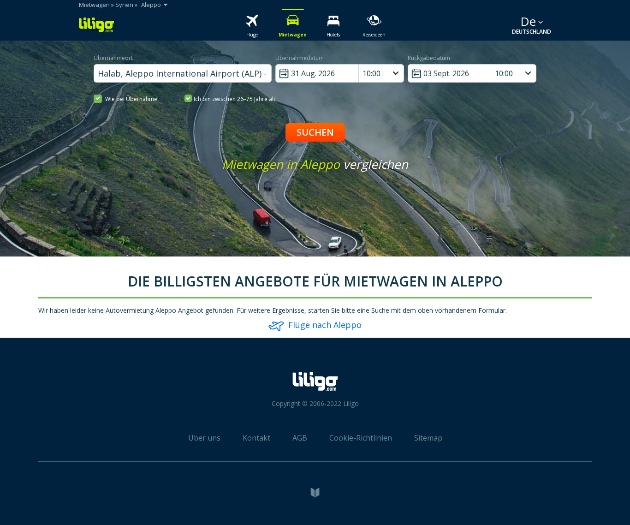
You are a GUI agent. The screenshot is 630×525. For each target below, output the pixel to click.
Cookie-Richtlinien (360, 438)
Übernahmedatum (299, 58)
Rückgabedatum (429, 58)
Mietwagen (94, 4)
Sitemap (428, 438)
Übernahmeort (113, 58)
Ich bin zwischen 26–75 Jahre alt (234, 99)
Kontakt (256, 438)
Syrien (124, 4)
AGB (299, 438)
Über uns (204, 438)
